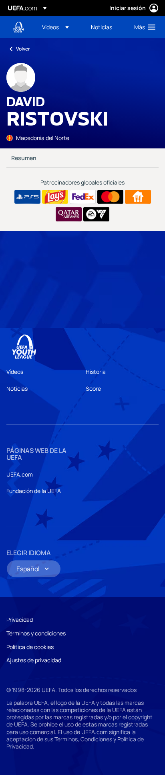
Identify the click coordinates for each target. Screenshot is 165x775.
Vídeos (14, 371)
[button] (55, 27)
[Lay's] (55, 197)
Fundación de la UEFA (33, 491)
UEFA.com (19, 474)
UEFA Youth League (18, 27)
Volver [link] (23, 48)
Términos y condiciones (36, 633)
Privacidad (19, 619)
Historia (96, 371)
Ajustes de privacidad (33, 660)
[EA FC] (96, 214)
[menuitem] (59, 27)
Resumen (23, 158)
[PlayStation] (27, 197)
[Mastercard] (110, 197)
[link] (101, 27)
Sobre (93, 388)
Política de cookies (30, 647)
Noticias (17, 388)
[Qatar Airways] (69, 214)
